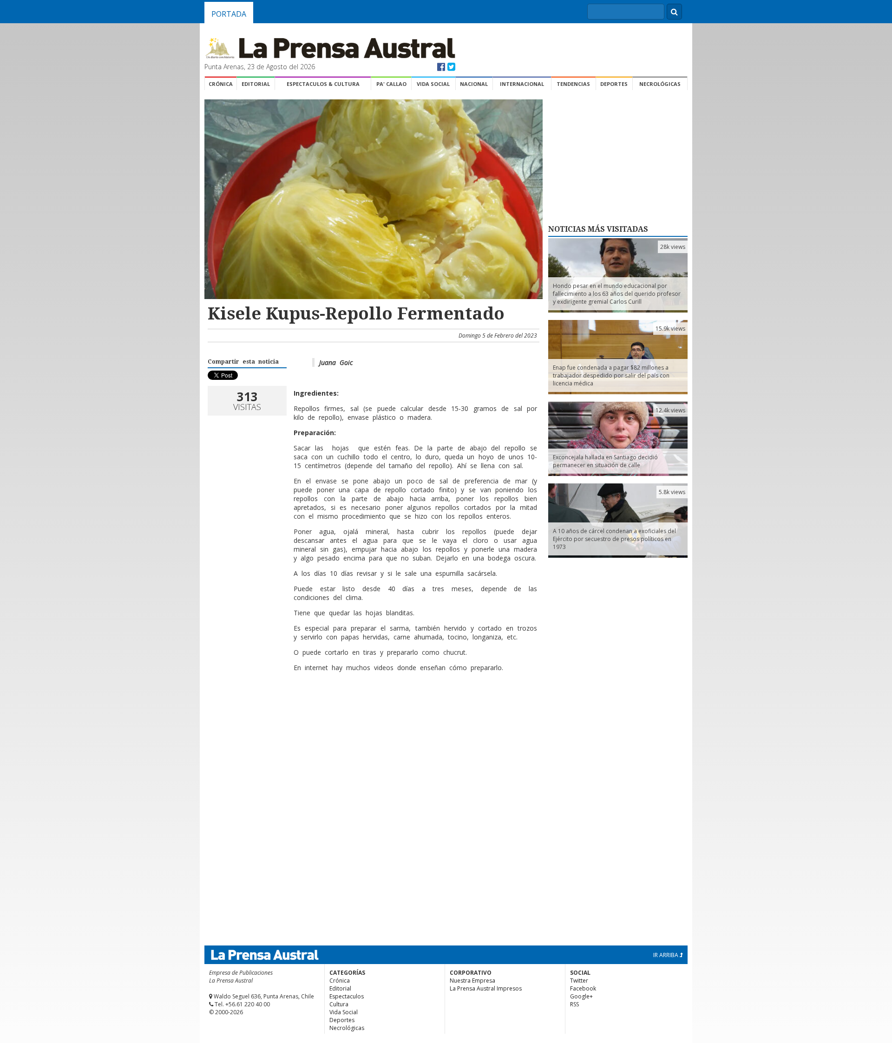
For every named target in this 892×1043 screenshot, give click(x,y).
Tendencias (573, 83)
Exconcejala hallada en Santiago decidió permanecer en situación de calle (605, 461)
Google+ (581, 996)
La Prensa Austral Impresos (486, 988)
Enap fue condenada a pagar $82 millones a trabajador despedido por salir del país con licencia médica (611, 375)
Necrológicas (660, 83)
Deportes (614, 83)
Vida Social (433, 83)
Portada (228, 14)
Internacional (522, 83)
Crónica (221, 83)
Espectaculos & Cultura (323, 83)
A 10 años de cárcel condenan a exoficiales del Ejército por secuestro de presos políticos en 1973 (614, 539)
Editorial (256, 83)
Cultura (338, 1004)
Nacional (474, 83)
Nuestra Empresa (472, 980)
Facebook (583, 988)
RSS (574, 1004)
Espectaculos (346, 996)
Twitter (579, 980)
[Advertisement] (372, 709)
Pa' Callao (391, 83)
